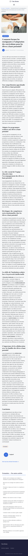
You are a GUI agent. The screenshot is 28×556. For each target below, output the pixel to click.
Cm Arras (14, 1)
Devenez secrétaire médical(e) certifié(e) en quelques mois (12, 521)
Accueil (3, 8)
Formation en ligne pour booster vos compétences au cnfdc (13, 487)
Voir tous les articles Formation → (10, 461)
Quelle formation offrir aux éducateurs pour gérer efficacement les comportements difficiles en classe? (13, 526)
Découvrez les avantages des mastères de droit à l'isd (13, 483)
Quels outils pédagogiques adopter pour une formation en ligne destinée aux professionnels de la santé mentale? (13, 508)
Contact (12, 548)
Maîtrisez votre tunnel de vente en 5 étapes (12, 497)
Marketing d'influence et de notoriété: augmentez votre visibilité (13, 531)
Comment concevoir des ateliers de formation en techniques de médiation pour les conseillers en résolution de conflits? (13, 502)
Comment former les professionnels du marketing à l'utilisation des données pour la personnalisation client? (14, 493)
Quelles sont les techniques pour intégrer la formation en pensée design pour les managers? (13, 478)
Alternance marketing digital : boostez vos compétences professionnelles (12, 516)
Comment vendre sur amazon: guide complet (12, 512)
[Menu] (14, 5)
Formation (7, 8)
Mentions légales (5, 548)
